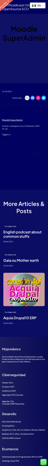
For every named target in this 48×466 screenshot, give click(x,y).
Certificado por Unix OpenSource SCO (16, 7)
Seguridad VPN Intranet (12, 395)
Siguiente (36, 152)
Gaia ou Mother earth (21, 260)
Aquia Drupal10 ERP (19, 318)
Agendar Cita (8, 401)
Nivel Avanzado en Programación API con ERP (22, 456)
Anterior (7, 143)
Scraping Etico (8, 425)
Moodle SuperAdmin (12, 120)
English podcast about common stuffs (22, 234)
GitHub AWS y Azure (11, 438)
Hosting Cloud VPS (10, 461)
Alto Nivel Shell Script (11, 421)
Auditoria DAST (9, 391)
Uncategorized (10, 226)
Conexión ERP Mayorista (13, 403)
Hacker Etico (7, 382)
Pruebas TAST (8, 386)
